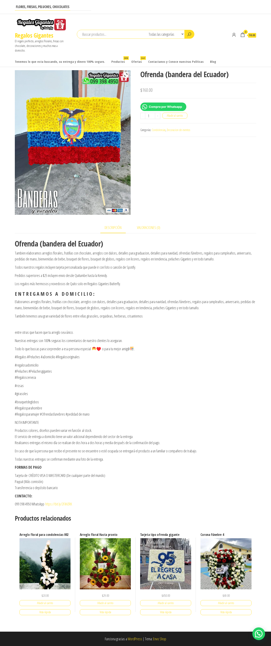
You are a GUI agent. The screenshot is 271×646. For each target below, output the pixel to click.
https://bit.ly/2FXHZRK (58, 503)
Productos (119, 60)
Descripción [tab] (113, 227)
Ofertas (138, 60)
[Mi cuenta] (234, 34)
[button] (258, 633)
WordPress (135, 638)
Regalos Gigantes (34, 35)
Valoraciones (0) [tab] (148, 227)
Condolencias (159, 130)
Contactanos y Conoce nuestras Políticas (176, 61)
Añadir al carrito (175, 116)
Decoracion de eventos (178, 130)
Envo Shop (159, 638)
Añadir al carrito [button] (45, 603)
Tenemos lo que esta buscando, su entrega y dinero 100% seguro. (60, 61)
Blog (213, 61)
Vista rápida (45, 612)
